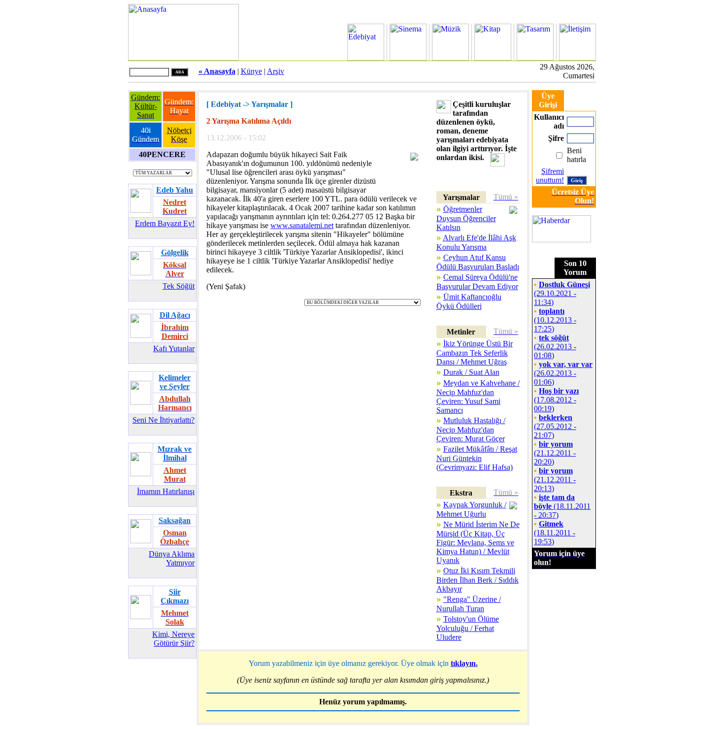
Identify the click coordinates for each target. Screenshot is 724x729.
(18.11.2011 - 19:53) (554, 533)
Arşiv (275, 71)
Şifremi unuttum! (550, 175)
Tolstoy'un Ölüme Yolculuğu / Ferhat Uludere (467, 628)
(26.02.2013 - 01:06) (563, 373)
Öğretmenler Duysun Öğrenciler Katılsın (466, 218)
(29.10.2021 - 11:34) (562, 293)
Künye (251, 71)
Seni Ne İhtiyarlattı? (163, 420)
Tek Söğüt (179, 286)
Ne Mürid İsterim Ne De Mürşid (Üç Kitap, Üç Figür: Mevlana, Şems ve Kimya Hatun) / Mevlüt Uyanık (478, 542)
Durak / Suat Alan (471, 372)
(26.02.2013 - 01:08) (555, 346)
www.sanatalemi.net (301, 225)
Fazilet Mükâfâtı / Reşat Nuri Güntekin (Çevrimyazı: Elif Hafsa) (476, 458)
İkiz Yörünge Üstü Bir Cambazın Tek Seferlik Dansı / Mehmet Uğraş (474, 352)
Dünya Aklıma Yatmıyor (172, 558)
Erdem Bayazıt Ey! (165, 223)
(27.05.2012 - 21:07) (555, 426)
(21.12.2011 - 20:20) (555, 453)
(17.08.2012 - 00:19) (556, 400)
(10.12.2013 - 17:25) (555, 320)
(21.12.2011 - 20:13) (555, 479)
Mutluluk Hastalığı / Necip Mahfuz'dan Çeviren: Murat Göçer (470, 429)
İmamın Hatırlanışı (166, 491)
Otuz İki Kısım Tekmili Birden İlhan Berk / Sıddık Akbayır (477, 579)
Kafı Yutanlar (174, 348)
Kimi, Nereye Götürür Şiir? (173, 638)
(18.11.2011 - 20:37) (562, 506)
